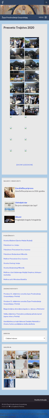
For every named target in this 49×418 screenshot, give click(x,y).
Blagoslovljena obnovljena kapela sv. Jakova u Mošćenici (24, 309)
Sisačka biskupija (40, 400)
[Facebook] (3, 2)
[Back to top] (44, 413)
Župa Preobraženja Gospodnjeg (15, 17)
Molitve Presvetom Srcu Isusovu (16, 259)
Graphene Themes (18, 406)
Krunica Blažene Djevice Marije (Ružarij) (18, 240)
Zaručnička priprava (24, 187)
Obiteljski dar (21, 201)
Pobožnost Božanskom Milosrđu (15, 254)
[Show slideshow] (24, 165)
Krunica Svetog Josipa (12, 263)
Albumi (18, 215)
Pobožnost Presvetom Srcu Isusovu (17, 250)
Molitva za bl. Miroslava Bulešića (15, 279)
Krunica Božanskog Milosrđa (14, 268)
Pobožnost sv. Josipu (11, 245)
